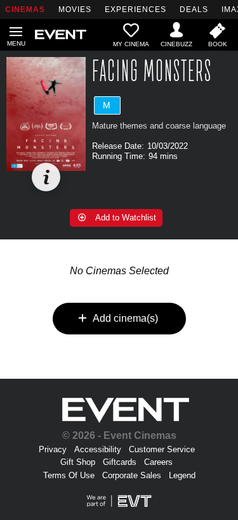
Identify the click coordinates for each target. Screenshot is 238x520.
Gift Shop (77, 462)
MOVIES (74, 9)
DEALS (194, 9)
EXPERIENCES (135, 9)
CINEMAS (25, 9)
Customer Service (162, 449)
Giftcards (119, 462)
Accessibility (97, 449)
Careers (158, 462)
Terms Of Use (69, 475)
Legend (182, 475)
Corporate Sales (131, 475)
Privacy (53, 449)
